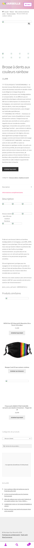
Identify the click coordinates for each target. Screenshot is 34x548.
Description (6, 187)
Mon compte (5, 545)
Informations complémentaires (12, 192)
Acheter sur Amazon (17, 371)
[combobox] (17, 438)
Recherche (17, 545)
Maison (12, 11)
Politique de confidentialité (11, 535)
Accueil (6, 11)
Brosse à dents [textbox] (16, 438)
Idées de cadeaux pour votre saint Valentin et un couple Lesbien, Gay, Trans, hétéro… (17, 500)
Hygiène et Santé (24, 178)
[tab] (17, 187)
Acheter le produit (10, 169)
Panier (26, 543)
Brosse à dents (11, 14)
